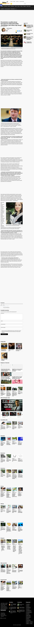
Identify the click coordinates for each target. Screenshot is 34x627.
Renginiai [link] (2, 538)
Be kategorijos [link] (28, 607)
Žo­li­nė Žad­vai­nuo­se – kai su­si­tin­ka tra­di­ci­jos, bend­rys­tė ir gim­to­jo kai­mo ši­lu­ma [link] (14, 549)
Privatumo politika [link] (3, 618)
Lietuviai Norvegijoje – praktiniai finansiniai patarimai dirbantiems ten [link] (8, 495)
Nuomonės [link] (3, 453)
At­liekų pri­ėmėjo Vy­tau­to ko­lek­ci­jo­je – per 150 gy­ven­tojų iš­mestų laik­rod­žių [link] (14, 477)
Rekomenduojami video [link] (5, 397)
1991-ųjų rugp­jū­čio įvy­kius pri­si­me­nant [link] (3, 461)
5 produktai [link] (27, 604)
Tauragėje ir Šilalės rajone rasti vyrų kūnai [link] (8, 444)
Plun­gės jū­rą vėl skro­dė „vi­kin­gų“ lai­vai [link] (14, 512)
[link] (1, 5)
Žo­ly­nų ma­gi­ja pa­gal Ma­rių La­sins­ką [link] (3, 529)
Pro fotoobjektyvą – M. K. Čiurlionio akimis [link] (20, 571)
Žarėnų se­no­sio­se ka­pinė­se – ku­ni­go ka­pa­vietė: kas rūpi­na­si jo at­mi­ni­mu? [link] (14, 394)
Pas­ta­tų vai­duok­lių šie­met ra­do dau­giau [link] (14, 428)
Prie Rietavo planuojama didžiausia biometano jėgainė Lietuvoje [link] (14, 495)
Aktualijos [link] (11, 602)
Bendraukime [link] (3, 610)
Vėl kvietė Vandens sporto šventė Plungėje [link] (20, 512)
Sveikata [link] (2, 521)
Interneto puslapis (3, 327)
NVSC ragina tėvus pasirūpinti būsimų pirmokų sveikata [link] (20, 529)
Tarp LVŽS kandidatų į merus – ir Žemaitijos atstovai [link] (3, 394)
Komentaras (2, 313)
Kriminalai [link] (3, 435)
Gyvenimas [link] (3, 468)
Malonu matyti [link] (28, 615)
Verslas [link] (2, 486)
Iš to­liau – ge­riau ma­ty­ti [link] (3, 511)
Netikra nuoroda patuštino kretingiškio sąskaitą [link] (3, 444)
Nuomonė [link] (27, 618)
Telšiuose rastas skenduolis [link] (14, 443)
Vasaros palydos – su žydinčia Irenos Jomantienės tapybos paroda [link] (8, 572)
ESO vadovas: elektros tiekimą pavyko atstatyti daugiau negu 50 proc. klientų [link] (8, 394)
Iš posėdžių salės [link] (4, 419)
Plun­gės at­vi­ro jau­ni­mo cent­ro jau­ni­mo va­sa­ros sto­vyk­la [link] (9, 548)
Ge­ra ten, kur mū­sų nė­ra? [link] (20, 427)
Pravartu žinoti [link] (4, 579)
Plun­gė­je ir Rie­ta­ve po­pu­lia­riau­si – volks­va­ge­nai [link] (14, 588)
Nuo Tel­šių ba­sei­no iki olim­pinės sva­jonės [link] (8, 512)
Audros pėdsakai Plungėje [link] (20, 393)
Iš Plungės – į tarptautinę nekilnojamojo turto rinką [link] (20, 494)
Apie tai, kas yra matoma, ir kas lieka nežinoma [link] (14, 571)
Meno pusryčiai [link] (4, 563)
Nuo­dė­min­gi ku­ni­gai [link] (14, 460)
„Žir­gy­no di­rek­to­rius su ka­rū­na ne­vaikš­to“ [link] (8, 476)
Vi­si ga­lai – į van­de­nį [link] (8, 427)
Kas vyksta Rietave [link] (28, 612)
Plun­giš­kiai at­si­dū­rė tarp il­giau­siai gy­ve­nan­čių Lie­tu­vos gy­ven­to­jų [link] (8, 530)
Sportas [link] (2, 503)
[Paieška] (32, 3)
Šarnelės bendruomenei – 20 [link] (20, 588)
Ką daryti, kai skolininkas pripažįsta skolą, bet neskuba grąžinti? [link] (3, 495)
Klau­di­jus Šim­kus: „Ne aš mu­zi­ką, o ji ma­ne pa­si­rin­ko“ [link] (20, 476)
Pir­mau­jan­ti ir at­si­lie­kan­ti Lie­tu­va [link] (20, 460)
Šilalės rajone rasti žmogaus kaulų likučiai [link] (20, 444)
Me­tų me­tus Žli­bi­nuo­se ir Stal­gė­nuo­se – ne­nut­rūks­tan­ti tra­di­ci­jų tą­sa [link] (3, 548)
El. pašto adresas (3, 324)
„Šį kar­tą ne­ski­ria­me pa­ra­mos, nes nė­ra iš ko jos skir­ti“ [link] (3, 428)
